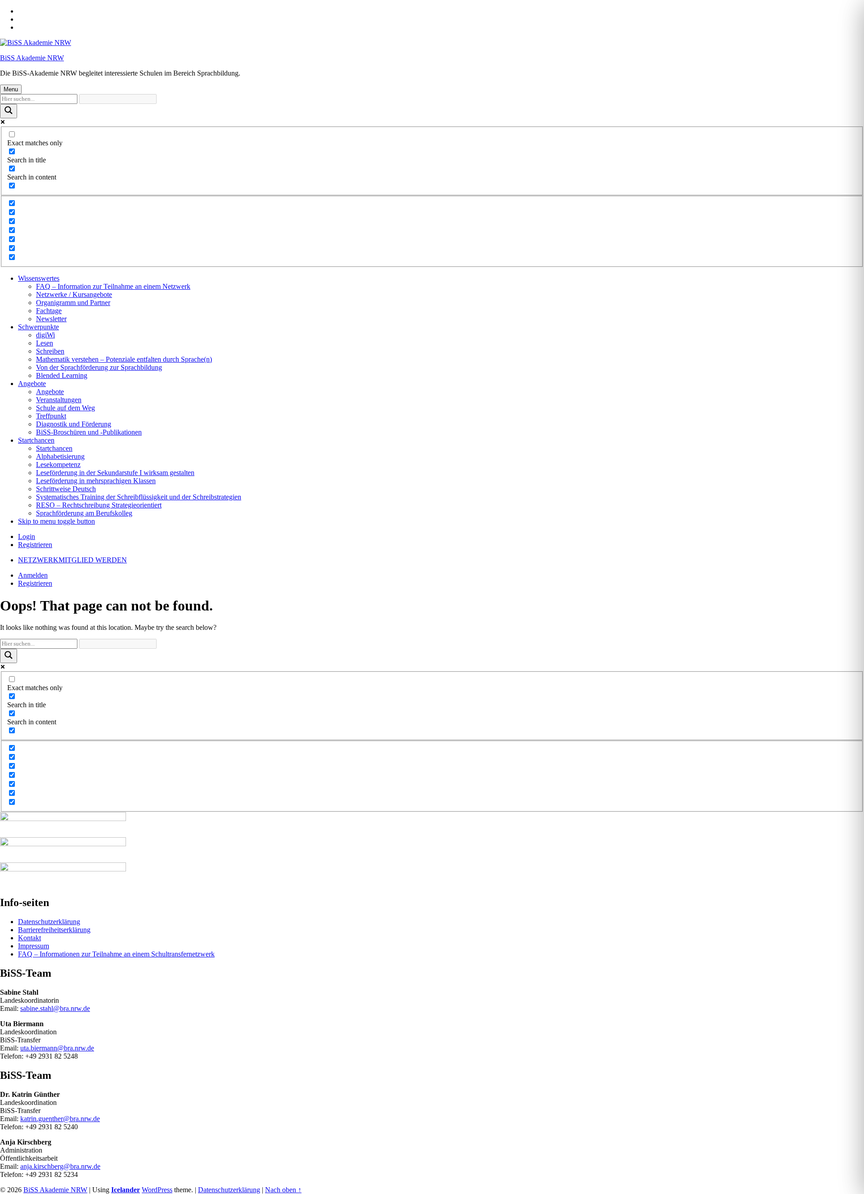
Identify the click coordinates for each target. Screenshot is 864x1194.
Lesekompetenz (58, 464)
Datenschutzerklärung (49, 921)
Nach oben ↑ (283, 1190)
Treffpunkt (51, 416)
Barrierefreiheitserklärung (54, 930)
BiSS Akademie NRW (32, 58)
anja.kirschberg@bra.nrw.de (60, 1166)
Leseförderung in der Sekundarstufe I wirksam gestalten (115, 472)
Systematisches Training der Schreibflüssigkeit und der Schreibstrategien (138, 497)
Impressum (33, 946)
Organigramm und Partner (73, 302)
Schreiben (50, 351)
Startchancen (36, 440)
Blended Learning (61, 375)
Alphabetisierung (60, 456)
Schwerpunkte (38, 327)
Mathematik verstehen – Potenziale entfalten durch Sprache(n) (124, 359)
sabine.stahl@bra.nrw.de (55, 1008)
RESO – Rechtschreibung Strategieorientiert (99, 505)
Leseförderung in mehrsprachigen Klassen (96, 481)
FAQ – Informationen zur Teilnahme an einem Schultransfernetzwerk (116, 954)
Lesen (44, 343)
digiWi (45, 335)
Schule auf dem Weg (65, 408)
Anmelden (33, 575)
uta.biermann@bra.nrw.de (57, 1048)
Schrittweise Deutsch (66, 489)
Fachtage (49, 310)
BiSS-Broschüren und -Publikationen (89, 432)
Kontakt (29, 938)
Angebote (32, 383)
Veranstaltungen (58, 400)
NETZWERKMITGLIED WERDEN (72, 560)
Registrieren (35, 544)
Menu (11, 89)
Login (26, 536)
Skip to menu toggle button (56, 521)
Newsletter (51, 319)
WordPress (157, 1190)
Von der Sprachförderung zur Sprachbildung (99, 367)
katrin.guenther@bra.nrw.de (60, 1118)
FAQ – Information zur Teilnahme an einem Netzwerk (113, 286)
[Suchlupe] (8, 111)
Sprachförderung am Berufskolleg (84, 513)
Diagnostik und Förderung (73, 424)
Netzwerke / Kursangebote (74, 294)
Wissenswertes (38, 278)
